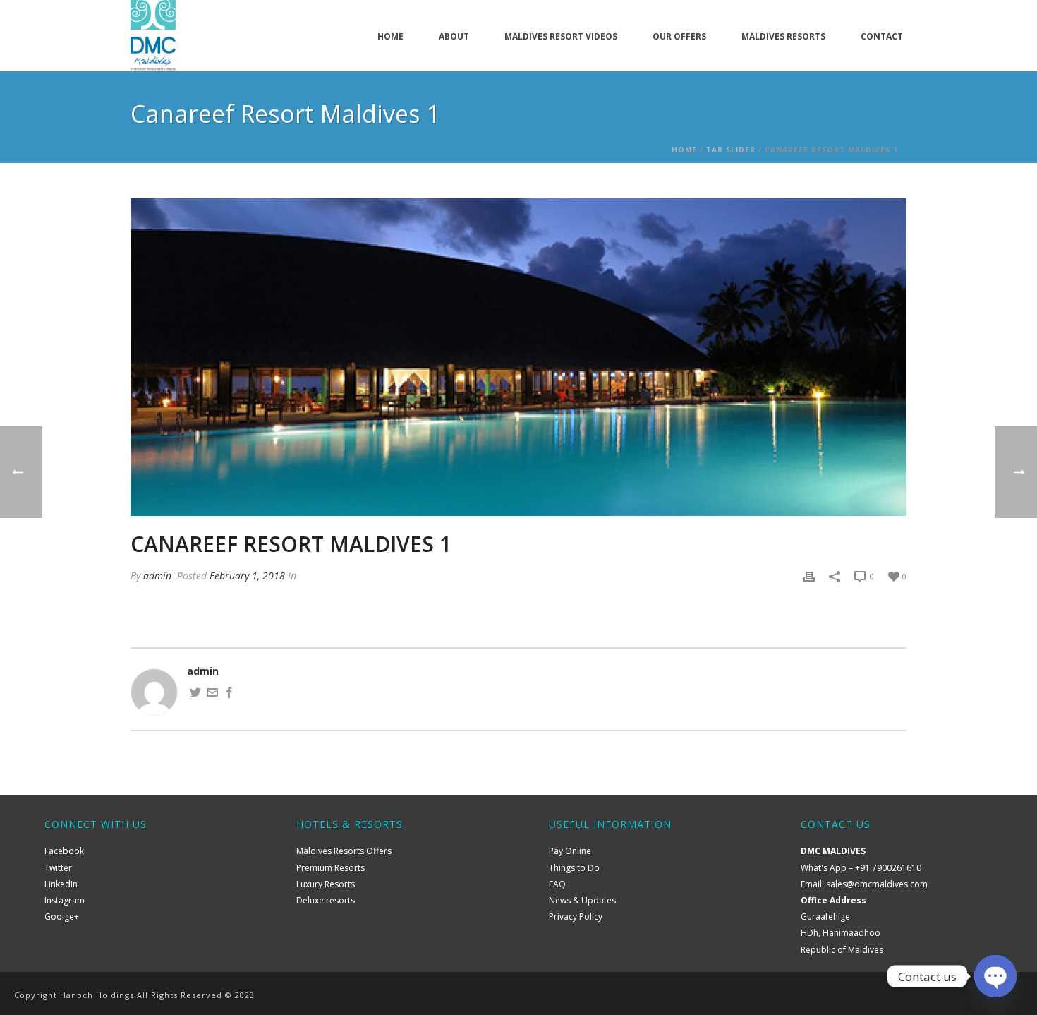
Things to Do (574, 868)
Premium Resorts (330, 868)
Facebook (64, 851)
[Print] (809, 575)
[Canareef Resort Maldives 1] (518, 357)
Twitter (58, 868)
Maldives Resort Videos (560, 36)
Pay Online (570, 851)
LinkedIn (61, 884)
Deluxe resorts (325, 900)
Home (390, 36)
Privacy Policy (575, 917)
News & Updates (582, 900)
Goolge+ (61, 917)
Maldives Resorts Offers (344, 851)
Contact (882, 36)
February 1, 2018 (247, 575)
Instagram (64, 900)
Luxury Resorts (325, 884)
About (454, 36)
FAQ (557, 884)
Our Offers (679, 36)
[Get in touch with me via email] (212, 694)
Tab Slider (731, 150)
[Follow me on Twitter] (195, 694)
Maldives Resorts (783, 36)
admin (157, 575)
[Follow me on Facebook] (229, 694)
